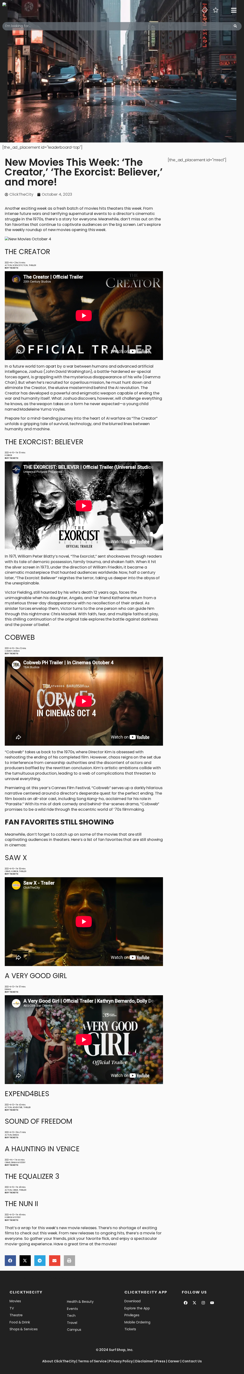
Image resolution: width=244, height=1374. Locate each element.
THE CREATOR (27, 251)
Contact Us (192, 1361)
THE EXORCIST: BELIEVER (44, 442)
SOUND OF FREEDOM (38, 1121)
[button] (10, 1260)
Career (174, 1361)
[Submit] (235, 26)
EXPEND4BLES (27, 1094)
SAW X (16, 857)
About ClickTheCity (59, 1361)
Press (160, 1361)
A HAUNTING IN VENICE (42, 1149)
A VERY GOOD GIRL (36, 976)
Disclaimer (144, 1361)
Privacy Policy (121, 1361)
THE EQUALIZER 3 (32, 1176)
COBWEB (20, 637)
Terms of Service (92, 1361)
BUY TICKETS (11, 268)
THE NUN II (21, 1203)
